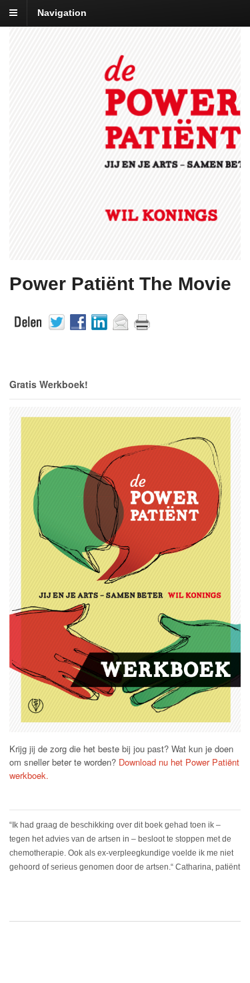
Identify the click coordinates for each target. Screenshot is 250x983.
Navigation (62, 12)
